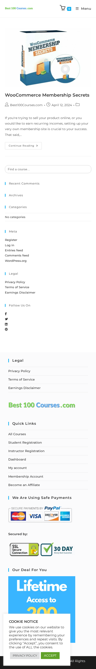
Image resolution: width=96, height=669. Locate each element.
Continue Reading (25, 144)
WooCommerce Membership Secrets (47, 95)
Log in (9, 245)
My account (17, 468)
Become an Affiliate (24, 485)
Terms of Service (17, 287)
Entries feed (14, 250)
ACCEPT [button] (50, 655)
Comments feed (17, 255)
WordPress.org (16, 260)
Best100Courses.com (26, 105)
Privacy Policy (15, 282)
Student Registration (25, 443)
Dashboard (17, 459)
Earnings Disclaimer (20, 292)
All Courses (17, 434)
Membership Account (25, 476)
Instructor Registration (26, 451)
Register (11, 240)
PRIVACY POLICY (25, 655)
